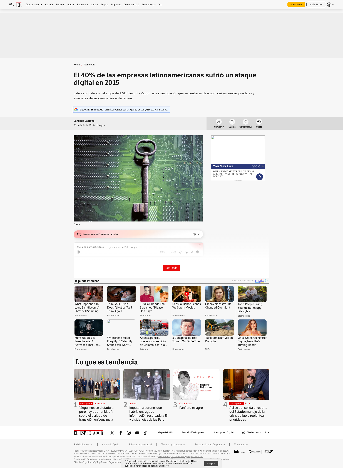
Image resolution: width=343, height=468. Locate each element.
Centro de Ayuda (110, 444)
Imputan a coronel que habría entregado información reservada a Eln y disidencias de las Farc (149, 414)
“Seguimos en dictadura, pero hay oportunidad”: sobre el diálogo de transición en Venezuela (96, 414)
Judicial (133, 403)
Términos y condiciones (173, 444)
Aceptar (211, 463)
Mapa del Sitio (165, 432)
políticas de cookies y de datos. (154, 465)
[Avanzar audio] (186, 252)
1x (191, 251)
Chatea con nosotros (258, 432)
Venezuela (100, 403)
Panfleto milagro (191, 408)
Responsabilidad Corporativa (210, 444)
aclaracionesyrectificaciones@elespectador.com (180, 456)
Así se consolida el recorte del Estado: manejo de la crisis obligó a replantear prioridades (248, 414)
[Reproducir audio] (79, 252)
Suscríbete (296, 4)
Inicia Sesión (316, 4)
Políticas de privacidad (140, 444)
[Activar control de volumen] (197, 252)
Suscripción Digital (223, 432)
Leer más (171, 267)
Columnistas (185, 403)
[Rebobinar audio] (180, 252)
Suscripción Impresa (193, 432)
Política (248, 403)
